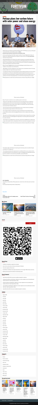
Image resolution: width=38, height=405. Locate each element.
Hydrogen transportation (7, 366)
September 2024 (5, 336)
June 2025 (4, 320)
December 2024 (5, 331)
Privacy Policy (4, 400)
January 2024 (5, 347)
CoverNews (22, 403)
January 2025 (5, 329)
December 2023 (5, 349)
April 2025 (4, 323)
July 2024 (4, 340)
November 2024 (5, 332)
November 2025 (5, 311)
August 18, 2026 (33, 394)
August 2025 (5, 316)
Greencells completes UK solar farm (7, 213)
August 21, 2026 (7, 214)
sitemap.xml (5, 279)
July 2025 (4, 318)
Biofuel (4, 356)
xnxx (3, 285)
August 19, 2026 (26, 396)
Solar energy (4, 16)
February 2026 (5, 305)
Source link (5, 191)
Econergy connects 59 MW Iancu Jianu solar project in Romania (30, 213)
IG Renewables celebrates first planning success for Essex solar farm (10, 196)
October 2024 (5, 334)
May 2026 (4, 300)
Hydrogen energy (5, 364)
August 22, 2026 (12, 393)
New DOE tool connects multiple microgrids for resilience (17, 277)
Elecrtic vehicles (5, 358)
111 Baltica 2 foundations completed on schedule (11, 264)
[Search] (35, 12)
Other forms (5, 371)
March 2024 (5, 343)
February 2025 (5, 327)
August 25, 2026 (5, 392)
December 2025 (5, 309)
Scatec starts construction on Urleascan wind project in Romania (12, 389)
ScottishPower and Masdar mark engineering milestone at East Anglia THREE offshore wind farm (18, 269)
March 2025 (5, 325)
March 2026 (5, 303)
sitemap (4, 282)
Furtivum (18, 6)
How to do (4, 362)
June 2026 (4, 298)
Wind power (5, 375)
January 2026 (5, 307)
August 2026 (5, 294)
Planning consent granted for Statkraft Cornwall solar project (19, 213)
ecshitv (4, 23)
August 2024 (5, 338)
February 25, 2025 (8, 23)
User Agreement (10, 400)
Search (3, 219)
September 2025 (5, 314)
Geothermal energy (6, 360)
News (3, 210)
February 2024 (5, 345)
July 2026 (4, 296)
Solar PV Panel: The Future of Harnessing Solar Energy (27, 196)
